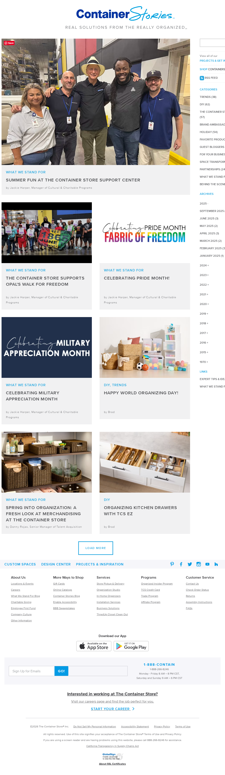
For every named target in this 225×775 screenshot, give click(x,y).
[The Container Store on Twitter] (189, 564)
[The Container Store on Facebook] (181, 564)
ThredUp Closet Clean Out (112, 614)
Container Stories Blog (66, 595)
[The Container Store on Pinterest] (172, 564)
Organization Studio (108, 589)
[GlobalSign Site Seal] (113, 759)
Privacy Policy (162, 726)
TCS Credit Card (150, 589)
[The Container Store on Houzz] (216, 564)
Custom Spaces (20, 564)
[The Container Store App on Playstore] (131, 647)
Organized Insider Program (157, 583)
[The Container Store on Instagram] (198, 564)
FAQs (189, 608)
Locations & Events (22, 583)
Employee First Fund (23, 608)
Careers (15, 589)
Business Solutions (108, 608)
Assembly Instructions (199, 602)
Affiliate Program (150, 602)
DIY (107, 500)
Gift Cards (59, 583)
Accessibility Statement (135, 726)
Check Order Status (197, 589)
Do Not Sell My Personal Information (94, 726)
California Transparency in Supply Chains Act (112, 746)
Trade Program (149, 595)
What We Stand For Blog (25, 595)
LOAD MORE (95, 548)
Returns (190, 595)
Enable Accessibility (65, 602)
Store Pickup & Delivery (110, 583)
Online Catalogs (62, 589)
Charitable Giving (21, 602)
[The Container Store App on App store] (93, 647)
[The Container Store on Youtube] (207, 564)
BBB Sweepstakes (64, 608)
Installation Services (108, 602)
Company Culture (21, 614)
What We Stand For (26, 172)
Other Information (21, 620)
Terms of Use (183, 726)
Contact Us (192, 583)
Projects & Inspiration (100, 564)
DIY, (107, 385)
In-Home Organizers (109, 595)
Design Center (56, 564)
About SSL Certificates (112, 763)
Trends (119, 385)
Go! (61, 671)
